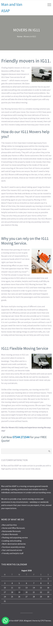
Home (19, 36)
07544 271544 (21, 437)
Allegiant (28, 620)
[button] (5, 620)
